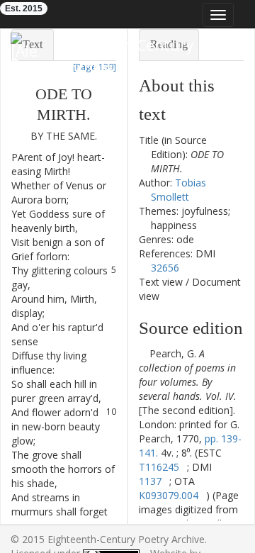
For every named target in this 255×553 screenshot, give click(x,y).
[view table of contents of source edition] (143, 353)
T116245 (159, 467)
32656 (165, 267)
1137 (150, 481)
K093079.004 (168, 495)
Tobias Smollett (178, 189)
